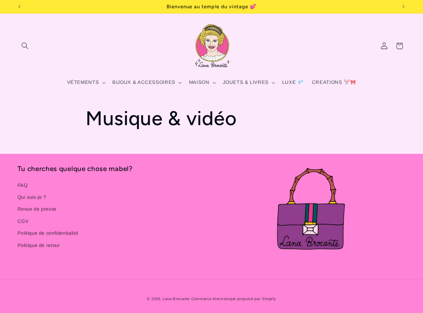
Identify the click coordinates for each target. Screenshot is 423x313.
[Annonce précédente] (19, 6)
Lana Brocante (176, 299)
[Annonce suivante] (403, 6)
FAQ (23, 185)
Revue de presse (37, 209)
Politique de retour (39, 245)
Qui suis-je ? (32, 197)
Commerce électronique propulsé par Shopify (233, 299)
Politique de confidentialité (48, 233)
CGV (23, 221)
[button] (25, 45)
